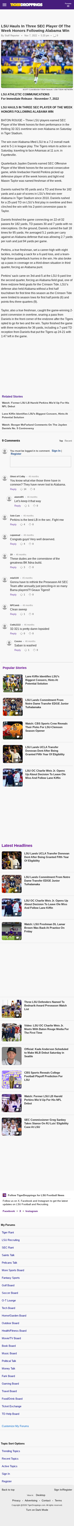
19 (11, 554)
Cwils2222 (15, 625)
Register (7, 1481)
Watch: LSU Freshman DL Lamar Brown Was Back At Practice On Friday (44, 928)
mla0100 (14, 578)
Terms (58, 1500)
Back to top (8, 1489)
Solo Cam (15, 515)
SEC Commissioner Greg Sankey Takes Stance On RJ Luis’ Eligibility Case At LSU (46, 1123)
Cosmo (18, 641)
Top (61, 441)
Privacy (16, 1500)
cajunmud (15, 535)
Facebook (9, 1211)
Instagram (32, 1211)
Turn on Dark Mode (37, 1509)
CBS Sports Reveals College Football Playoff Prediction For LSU (43, 1076)
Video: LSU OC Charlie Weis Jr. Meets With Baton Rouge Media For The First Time (46, 1029)
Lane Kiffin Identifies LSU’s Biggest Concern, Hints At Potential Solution (42, 680)
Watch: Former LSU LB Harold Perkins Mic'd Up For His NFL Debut (43, 1100)
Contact (46, 1500)
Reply (13, 489)
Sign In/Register (63, 1489)
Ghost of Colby (17, 476)
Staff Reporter (12, 35)
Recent (68, 440)
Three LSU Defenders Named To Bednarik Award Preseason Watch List (45, 1005)
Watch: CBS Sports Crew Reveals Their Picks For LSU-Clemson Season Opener (46, 727)
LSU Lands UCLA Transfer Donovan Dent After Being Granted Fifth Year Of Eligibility (44, 751)
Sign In (6, 1473)
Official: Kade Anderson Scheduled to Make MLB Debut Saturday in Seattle (46, 1053)
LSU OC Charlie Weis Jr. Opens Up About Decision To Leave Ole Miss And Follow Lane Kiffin (45, 774)
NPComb (14, 605)
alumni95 (19, 497)
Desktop (40, 1495)
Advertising (31, 1500)
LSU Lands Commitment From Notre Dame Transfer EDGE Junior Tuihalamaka (47, 703)
